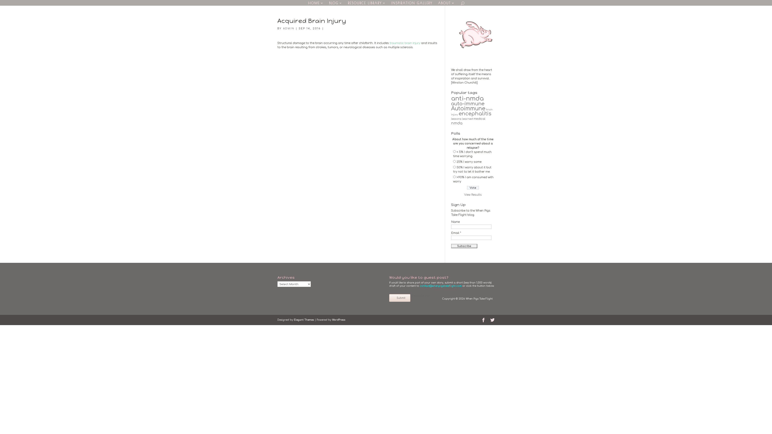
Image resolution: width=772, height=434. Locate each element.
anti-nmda (467, 98)
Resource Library (365, 3)
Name (455, 221)
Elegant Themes (304, 319)
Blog (334, 3)
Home (314, 3)
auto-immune (468, 103)
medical (479, 118)
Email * (456, 232)
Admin (288, 28)
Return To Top (420, 295)
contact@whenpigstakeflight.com (441, 286)
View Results (473, 194)
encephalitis (475, 114)
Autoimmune (468, 109)
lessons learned (462, 119)
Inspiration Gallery (412, 3)
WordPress (338, 319)
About (444, 3)
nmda (456, 123)
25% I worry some (469, 161)
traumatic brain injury (405, 43)
